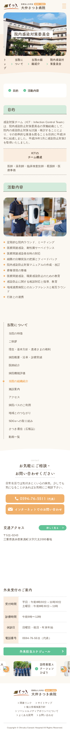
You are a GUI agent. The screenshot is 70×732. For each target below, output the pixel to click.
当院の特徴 (16, 333)
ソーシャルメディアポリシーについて (38, 711)
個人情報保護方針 (36, 707)
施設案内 (14, 389)
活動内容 (33, 90)
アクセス (14, 397)
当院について (17, 325)
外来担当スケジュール (35, 651)
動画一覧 (14, 436)
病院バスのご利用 (20, 405)
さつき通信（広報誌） (23, 428)
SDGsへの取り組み (21, 420)
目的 (15, 90)
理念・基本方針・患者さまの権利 (30, 349)
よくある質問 (26, 715)
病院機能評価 (17, 373)
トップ (5, 63)
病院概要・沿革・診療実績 (25, 357)
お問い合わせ (46, 715)
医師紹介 (14, 365)
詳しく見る (52, 528)
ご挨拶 (13, 341)
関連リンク (26, 703)
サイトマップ (45, 703)
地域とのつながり (20, 413)
